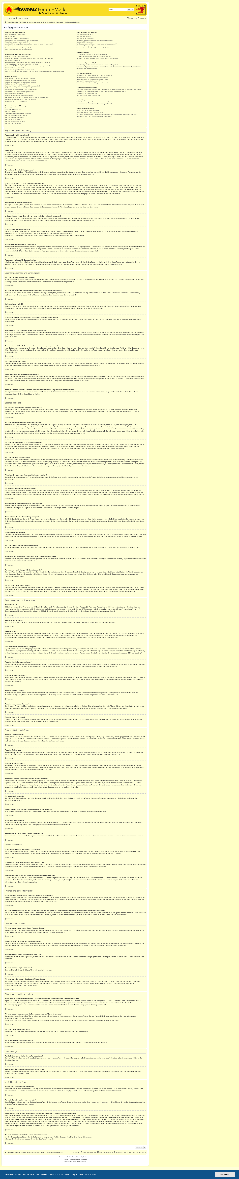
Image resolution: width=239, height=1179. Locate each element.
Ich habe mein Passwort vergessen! (16, 46)
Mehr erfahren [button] (91, 1174)
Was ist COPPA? (10, 36)
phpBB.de (140, 335)
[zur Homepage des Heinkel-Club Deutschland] (8, 9)
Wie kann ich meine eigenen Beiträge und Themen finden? (94, 83)
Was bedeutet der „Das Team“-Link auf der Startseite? (93, 48)
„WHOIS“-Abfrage (14, 1117)
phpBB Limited (126, 335)
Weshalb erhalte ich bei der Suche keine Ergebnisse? (93, 77)
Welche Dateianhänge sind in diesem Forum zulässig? (93, 102)
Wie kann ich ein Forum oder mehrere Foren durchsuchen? (94, 75)
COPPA (115, 185)
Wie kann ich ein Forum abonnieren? (88, 93)
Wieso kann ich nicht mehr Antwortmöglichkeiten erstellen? (22, 86)
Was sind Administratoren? (85, 34)
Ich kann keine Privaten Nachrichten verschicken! (92, 54)
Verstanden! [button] (225, 1175)
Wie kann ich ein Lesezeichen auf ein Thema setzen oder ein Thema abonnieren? (101, 91)
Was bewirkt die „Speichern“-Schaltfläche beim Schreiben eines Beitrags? (27, 97)
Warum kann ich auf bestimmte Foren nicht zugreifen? (21, 89)
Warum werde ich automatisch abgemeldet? (18, 48)
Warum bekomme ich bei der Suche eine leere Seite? (92, 79)
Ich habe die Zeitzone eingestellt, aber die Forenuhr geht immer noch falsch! (27, 62)
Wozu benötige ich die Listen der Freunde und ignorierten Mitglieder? (97, 65)
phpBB (69, 1157)
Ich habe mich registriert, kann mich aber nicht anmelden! (22, 40)
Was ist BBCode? (10, 108)
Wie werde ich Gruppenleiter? (85, 42)
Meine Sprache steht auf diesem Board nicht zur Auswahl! (22, 64)
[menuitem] (18, 18)
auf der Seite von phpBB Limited (67, 1091)
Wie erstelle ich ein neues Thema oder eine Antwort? (20, 78)
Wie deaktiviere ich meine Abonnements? (89, 95)
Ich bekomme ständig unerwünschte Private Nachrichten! (94, 56)
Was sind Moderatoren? (84, 36)
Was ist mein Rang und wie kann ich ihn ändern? (19, 70)
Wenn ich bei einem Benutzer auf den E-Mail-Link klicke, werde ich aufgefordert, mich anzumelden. (34, 71)
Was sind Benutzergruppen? (85, 38)
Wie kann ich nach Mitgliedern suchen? (88, 81)
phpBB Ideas (101, 1102)
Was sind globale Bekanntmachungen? (16, 115)
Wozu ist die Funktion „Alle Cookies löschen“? (18, 49)
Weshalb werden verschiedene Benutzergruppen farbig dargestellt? (97, 44)
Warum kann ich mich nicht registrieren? (17, 38)
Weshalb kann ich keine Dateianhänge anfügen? (19, 91)
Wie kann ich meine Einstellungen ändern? (17, 56)
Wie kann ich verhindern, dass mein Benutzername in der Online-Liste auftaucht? (29, 58)
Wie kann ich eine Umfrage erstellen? (16, 84)
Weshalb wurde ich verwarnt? (14, 93)
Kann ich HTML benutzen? (13, 110)
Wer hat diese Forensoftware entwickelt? (89, 110)
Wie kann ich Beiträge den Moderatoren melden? (19, 95)
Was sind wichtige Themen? (13, 119)
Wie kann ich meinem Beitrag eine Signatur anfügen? (20, 82)
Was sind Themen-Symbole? (13, 123)
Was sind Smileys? (10, 111)
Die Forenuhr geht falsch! (12, 60)
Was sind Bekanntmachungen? (14, 117)
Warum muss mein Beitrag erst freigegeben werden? (20, 99)
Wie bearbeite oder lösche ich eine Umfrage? (18, 88)
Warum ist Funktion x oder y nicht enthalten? (90, 112)
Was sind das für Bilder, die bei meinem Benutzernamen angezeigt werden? (27, 66)
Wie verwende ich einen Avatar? (14, 68)
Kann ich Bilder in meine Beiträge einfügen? (18, 113)
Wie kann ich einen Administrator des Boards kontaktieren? (94, 116)
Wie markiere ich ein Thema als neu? (16, 101)
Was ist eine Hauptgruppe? (85, 46)
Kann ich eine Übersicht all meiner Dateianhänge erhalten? (94, 104)
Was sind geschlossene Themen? (15, 121)
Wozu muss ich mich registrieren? (15, 34)
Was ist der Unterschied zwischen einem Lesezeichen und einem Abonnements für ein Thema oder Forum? (109, 89)
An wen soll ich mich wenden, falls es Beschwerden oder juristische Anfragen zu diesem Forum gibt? (107, 114)
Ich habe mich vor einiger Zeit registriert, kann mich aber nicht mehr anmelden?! (29, 44)
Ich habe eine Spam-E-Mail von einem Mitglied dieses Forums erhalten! (98, 58)
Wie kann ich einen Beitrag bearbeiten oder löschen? (20, 80)
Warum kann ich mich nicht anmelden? (16, 42)
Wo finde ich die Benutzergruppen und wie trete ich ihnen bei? (95, 40)
